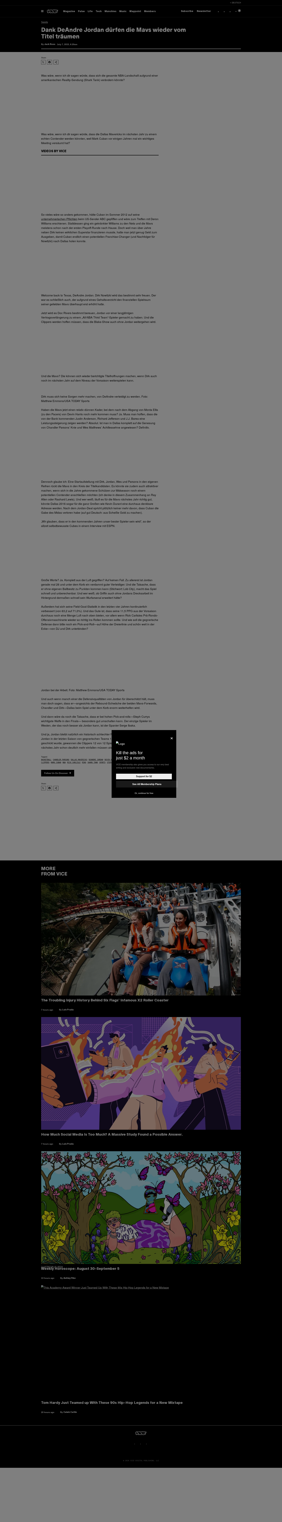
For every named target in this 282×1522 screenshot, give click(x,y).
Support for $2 (144, 776)
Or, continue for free (144, 793)
